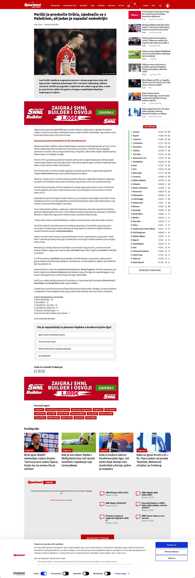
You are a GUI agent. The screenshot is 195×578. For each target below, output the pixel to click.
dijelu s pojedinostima (45, 567)
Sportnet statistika (150, 270)
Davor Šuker (40, 418)
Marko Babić (63, 413)
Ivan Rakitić (40, 413)
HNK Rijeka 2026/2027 (116, 503)
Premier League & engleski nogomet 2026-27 (117, 518)
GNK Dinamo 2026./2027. (117, 492)
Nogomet (39, 409)
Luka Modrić (110, 409)
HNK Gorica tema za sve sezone (153, 517)
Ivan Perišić (92, 413)
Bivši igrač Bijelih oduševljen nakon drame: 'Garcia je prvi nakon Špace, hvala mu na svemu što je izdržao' (41, 462)
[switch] (65, 573)
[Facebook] (35, 371)
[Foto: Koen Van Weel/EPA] (75, 52)
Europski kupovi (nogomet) (57, 409)
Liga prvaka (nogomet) (81, 409)
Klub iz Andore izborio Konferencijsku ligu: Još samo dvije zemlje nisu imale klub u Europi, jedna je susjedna (115, 462)
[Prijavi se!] (168, 5)
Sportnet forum (97, 538)
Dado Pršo (79, 418)
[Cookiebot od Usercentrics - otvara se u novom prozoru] (19, 573)
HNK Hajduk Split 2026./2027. (150, 493)
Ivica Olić (51, 413)
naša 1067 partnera (45, 548)
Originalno (98, 409)
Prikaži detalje (120, 573)
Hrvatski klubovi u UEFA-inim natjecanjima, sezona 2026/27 (154, 505)
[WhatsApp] (39, 371)
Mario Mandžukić (78, 413)
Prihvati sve (171, 545)
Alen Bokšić (90, 418)
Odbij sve (171, 558)
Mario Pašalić (53, 418)
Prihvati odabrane (172, 551)
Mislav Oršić (67, 418)
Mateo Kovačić (106, 413)
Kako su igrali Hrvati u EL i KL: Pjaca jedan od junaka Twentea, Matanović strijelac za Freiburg (152, 460)
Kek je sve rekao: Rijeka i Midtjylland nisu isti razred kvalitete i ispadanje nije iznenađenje (78, 460)
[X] (43, 371)
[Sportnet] (32, 5)
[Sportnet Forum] (41, 483)
